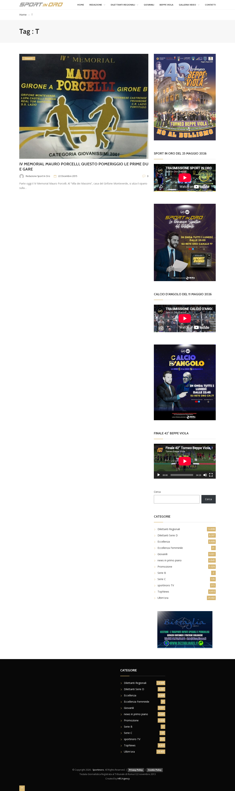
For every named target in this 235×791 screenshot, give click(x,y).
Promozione (165, 566)
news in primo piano (170, 560)
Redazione (95, 4)
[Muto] (205, 475)
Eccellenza (164, 541)
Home (80, 4)
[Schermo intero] (211, 475)
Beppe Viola (166, 4)
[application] (185, 461)
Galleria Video (187, 4)
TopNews (163, 591)
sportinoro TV (166, 585)
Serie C (162, 579)
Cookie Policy (154, 770)
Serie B (162, 573)
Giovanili (149, 4)
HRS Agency (124, 778)
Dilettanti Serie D (168, 535)
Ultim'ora (163, 598)
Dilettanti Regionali (123, 4)
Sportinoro (98, 769)
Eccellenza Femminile (170, 548)
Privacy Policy (136, 770)
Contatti (210, 4)
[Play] (158, 475)
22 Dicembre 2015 (67, 176)
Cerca (157, 492)
